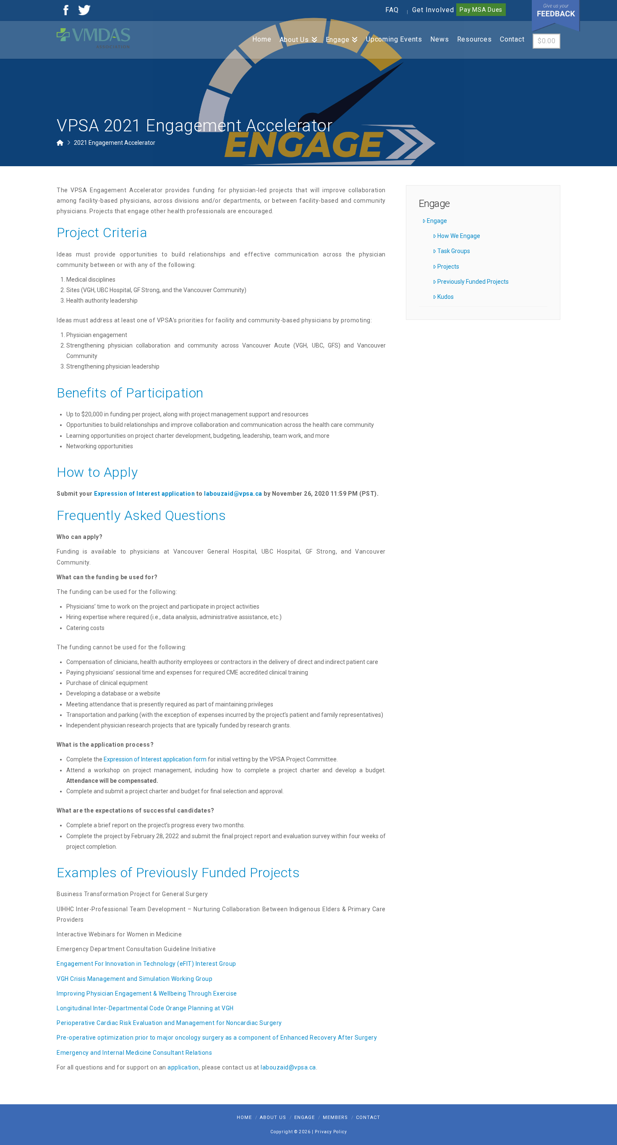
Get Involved (433, 10)
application (183, 1067)
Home (244, 1117)
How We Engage (458, 236)
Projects (448, 266)
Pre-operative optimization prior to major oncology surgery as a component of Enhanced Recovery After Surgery (217, 1037)
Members (335, 1117)
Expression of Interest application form (155, 759)
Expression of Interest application (144, 493)
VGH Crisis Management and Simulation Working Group (134, 978)
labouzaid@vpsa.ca (233, 493)
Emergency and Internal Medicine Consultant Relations (134, 1052)
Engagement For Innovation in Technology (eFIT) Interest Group (146, 963)
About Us (273, 1117)
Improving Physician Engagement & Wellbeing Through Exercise (147, 993)
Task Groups (453, 251)
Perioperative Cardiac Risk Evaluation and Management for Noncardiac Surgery (169, 1023)
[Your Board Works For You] (93, 37)
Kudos (445, 296)
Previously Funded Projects (473, 281)
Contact (368, 1117)
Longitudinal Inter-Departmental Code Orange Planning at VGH (145, 1008)
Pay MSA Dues (481, 9)
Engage (437, 220)
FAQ (392, 10)
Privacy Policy (331, 1131)
